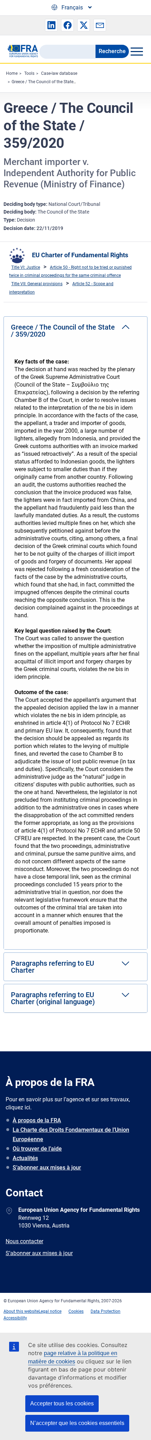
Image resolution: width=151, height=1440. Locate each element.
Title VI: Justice (25, 267)
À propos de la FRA (37, 1120)
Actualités (25, 1158)
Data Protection (105, 1311)
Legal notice (50, 1311)
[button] (51, 25)
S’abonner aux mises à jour (47, 1167)
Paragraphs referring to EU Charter (52, 966)
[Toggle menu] (136, 51)
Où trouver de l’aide (37, 1148)
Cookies (76, 1311)
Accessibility (15, 1318)
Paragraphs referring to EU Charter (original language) (53, 998)
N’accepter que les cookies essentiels (77, 1423)
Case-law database (59, 73)
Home (12, 73)
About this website (21, 1311)
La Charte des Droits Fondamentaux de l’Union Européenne (71, 1134)
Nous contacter (24, 1241)
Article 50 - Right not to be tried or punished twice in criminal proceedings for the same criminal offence (70, 271)
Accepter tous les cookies (62, 1403)
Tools (29, 73)
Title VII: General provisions (37, 283)
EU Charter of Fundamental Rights (80, 255)
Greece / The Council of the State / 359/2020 (54, 81)
